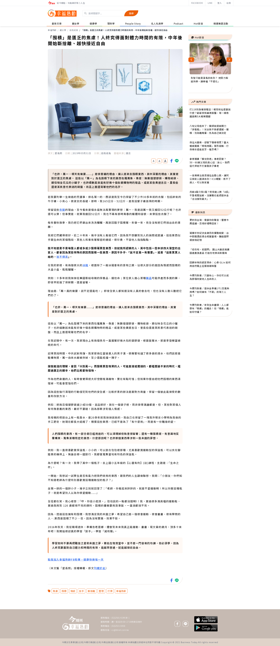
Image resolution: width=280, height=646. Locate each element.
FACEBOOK (197, 2)
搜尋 (131, 13)
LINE (210, 2)
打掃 (110, 591)
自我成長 (73, 30)
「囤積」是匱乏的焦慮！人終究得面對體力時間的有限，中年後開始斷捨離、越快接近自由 (124, 30)
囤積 (64, 591)
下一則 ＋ (196, 609)
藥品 (149, 278)
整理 (101, 591)
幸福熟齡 (52, 30)
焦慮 (55, 591)
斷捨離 (91, 591)
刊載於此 (100, 568)
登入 (219, 2)
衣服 (62, 210)
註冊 (228, 2)
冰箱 (85, 265)
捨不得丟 (62, 257)
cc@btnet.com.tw (120, 629)
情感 (72, 591)
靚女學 (63, 30)
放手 (81, 591)
